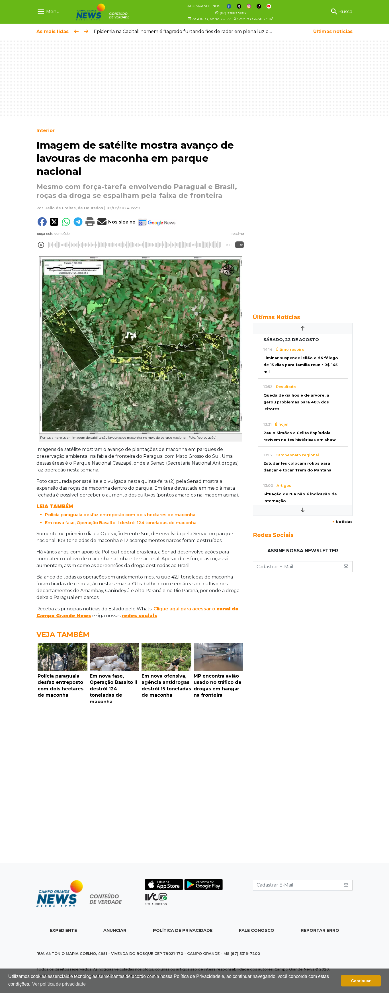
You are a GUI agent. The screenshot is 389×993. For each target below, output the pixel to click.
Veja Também (62, 634)
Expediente (63, 930)
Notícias (342, 522)
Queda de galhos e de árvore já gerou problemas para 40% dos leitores (296, 402)
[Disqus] (140, 785)
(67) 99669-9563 (232, 13)
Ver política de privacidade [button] (59, 984)
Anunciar (114, 930)
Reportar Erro (320, 930)
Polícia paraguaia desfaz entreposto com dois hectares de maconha (120, 514)
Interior (45, 130)
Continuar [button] (360, 980)
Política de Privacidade (182, 930)
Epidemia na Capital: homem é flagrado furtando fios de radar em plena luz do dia (186, 31)
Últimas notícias (333, 31)
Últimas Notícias (276, 317)
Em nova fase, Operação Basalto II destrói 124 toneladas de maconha (120, 522)
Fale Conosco (256, 930)
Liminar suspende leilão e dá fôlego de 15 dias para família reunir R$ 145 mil (300, 365)
